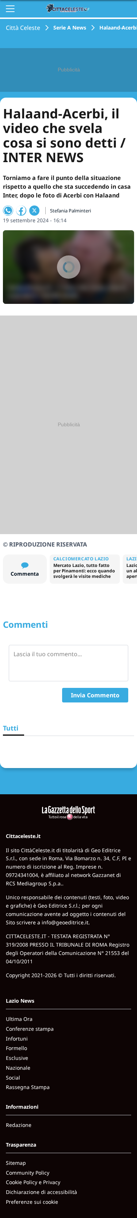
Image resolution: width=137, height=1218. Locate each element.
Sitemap (16, 1162)
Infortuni (17, 1038)
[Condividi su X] (34, 210)
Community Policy (27, 1172)
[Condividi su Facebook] (21, 210)
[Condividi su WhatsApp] (8, 210)
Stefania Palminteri (70, 210)
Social (13, 1077)
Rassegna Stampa (28, 1087)
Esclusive (17, 1057)
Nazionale (18, 1067)
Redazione (18, 1124)
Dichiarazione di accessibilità (41, 1191)
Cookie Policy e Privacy (33, 1182)
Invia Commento (95, 695)
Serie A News (69, 27)
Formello (16, 1048)
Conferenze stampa (30, 1028)
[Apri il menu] (10, 8)
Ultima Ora (19, 1018)
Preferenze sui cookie (32, 1201)
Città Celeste (23, 28)
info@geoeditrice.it (65, 922)
